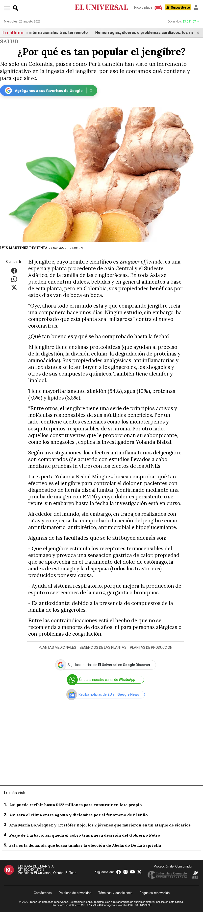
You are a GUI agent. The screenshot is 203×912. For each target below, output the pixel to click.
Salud (9, 41)
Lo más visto (15, 792)
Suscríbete (180, 7)
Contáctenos (43, 892)
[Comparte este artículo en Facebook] (14, 270)
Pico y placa (143, 7)
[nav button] (7, 7)
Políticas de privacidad (75, 892)
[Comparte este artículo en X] (14, 287)
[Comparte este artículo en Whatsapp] (14, 278)
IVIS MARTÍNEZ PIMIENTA (24, 247)
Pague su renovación (154, 892)
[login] (196, 7)
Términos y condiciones (115, 892)
